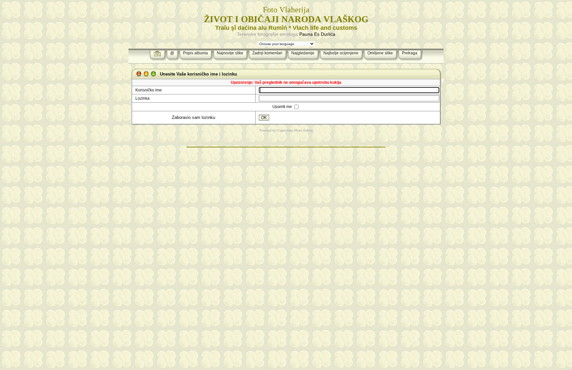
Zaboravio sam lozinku (193, 117)
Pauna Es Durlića (317, 34)
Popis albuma (195, 53)
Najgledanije (302, 53)
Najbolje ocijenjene (340, 53)
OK (264, 117)
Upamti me (282, 106)
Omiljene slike (380, 53)
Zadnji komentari (267, 53)
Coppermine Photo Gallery (295, 130)
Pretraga (409, 53)
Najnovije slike (230, 53)
